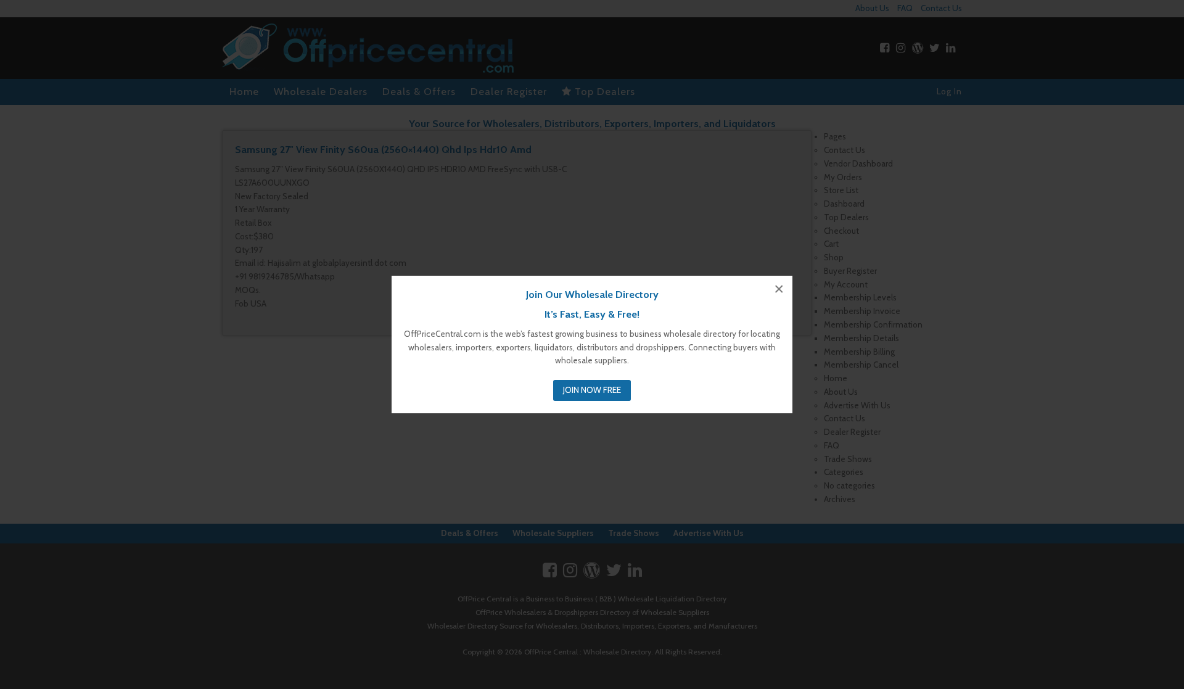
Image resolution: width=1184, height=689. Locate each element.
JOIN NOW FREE (592, 390)
